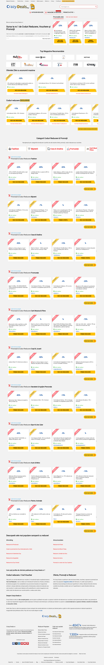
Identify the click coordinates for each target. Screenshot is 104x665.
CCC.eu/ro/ (56, 179)
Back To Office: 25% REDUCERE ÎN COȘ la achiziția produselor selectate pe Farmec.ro (18, 287)
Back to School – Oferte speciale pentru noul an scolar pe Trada (39, 248)
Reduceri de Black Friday (59, 549)
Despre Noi (10, 662)
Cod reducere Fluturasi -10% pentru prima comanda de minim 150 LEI (85, 210)
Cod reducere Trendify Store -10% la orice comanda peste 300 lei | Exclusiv (59, 115)
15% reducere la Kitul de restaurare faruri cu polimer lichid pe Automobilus (84, 477)
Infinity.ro (11, 255)
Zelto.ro (32, 407)
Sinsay (52, 1)
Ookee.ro (10, 369)
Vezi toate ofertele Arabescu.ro (37, 123)
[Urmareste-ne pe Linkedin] (27, 643)
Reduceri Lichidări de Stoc (60, 553)
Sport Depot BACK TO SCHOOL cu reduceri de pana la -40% (17, 438)
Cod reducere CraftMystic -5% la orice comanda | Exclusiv (18, 210)
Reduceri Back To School (43, 640)
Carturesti (33, 1)
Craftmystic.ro (12, 217)
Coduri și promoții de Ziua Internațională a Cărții (19, 549)
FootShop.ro (58, 1)
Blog (37, 662)
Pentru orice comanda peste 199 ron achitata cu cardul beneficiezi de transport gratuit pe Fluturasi (63, 211)
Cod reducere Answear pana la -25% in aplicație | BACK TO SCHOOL (59, 32)
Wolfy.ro (32, 445)
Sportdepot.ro (11, 445)
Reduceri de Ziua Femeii (12, 562)
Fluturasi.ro (56, 217)
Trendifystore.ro (57, 255)
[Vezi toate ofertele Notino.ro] (87, 57)
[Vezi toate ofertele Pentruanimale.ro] (29, 64)
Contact (17, 662)
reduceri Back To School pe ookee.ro (18, 362)
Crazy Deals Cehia (81, 662)
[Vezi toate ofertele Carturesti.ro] (13, 64)
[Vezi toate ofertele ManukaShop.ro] (60, 64)
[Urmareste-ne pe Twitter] (16, 643)
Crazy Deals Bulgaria (70, 662)
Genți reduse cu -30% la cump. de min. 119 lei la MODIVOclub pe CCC (63, 172)
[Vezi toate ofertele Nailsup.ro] (17, 57)
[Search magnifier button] (96, 7)
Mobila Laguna (40, 1)
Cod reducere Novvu (57, 642)
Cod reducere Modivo (57, 640)
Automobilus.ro (12, 483)
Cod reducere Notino (57, 644)
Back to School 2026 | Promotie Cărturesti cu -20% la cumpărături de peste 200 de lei (90, 32)
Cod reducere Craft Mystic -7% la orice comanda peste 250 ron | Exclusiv (39, 211)
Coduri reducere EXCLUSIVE (68, 1)
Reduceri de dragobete (12, 558)
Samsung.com (73, 37)
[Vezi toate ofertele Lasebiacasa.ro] (63, 57)
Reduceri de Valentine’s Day (13, 553)
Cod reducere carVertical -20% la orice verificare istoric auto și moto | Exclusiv (82, 84)
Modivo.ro (47, 1)
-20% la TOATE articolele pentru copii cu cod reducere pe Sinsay (18, 172)
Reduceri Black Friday (42, 630)
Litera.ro (77, 331)
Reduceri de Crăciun (42, 632)
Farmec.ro (11, 293)
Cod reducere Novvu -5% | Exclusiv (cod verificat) (51, 83)
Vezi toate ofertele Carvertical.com (83, 93)
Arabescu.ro (56, 293)
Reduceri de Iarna (58, 558)
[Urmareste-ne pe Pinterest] (22, 643)
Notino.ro (33, 293)
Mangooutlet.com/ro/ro (36, 179)
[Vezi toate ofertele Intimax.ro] (44, 64)
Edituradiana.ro (34, 331)
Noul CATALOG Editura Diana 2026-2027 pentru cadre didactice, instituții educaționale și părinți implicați (63, 325)
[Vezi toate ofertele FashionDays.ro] (40, 57)
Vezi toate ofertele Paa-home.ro (81, 123)
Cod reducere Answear (57, 636)
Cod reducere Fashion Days (58, 631)
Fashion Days (20, 1)
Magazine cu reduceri (54, 12)
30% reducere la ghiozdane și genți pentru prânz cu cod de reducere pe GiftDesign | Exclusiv (20, 84)
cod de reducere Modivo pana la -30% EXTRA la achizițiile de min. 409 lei (85, 172)
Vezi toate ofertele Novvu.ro (52, 93)
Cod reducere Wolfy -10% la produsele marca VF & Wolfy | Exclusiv (40, 438)
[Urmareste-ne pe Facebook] (13, 643)
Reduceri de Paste (58, 544)
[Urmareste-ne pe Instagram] (19, 643)
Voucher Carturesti (56, 638)
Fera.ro (10, 521)
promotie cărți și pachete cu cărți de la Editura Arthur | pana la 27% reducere (18, 325)
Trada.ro (33, 255)
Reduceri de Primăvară (12, 544)
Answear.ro (56, 37)
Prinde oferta (85, 258)
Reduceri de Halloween (42, 642)
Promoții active (68, 12)
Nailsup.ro (11, 407)
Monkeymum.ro (79, 369)
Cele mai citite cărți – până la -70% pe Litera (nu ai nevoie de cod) (85, 324)
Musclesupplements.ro (58, 445)
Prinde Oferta (63, 220)
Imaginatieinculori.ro (58, 369)
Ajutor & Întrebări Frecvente (27, 662)
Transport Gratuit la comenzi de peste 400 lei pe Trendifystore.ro (85, 248)
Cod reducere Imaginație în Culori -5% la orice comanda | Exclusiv (63, 362)
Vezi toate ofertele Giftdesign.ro (20, 93)
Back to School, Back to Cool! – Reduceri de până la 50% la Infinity (17, 248)
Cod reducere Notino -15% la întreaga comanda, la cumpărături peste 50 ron (40, 286)
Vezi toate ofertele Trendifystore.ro (59, 123)
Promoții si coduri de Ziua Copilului (62, 562)
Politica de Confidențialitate (46, 662)
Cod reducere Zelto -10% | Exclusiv (15, 113)
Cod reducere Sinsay (57, 633)
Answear (27, 1)
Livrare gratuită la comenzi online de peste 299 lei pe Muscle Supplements (85, 438)
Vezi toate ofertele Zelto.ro (16, 123)
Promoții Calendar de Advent (44, 634)
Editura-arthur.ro (12, 331)
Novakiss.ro (78, 407)
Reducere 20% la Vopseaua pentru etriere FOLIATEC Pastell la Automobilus (17, 477)
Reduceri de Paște (41, 636)
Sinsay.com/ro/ (12, 179)
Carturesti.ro (87, 37)
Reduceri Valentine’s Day (43, 638)
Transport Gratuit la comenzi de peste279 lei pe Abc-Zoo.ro (84, 514)
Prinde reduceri (90, 41)
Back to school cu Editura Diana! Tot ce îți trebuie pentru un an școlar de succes (40, 325)
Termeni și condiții (59, 662)
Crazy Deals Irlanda (92, 662)
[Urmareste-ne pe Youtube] (25, 643)
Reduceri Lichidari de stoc (43, 645)
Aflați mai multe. (82, 653)
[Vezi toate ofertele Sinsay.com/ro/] (91, 64)
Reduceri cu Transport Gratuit (44, 647)
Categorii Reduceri (37, 12)
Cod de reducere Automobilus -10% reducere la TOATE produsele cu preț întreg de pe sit (40, 477)
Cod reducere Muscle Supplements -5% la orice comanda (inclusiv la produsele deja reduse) (62, 439)
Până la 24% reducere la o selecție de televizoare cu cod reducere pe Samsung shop (75, 33)
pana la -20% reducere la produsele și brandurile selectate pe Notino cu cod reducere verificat (85, 287)
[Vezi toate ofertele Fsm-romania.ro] (75, 64)
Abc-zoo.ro (78, 521)
